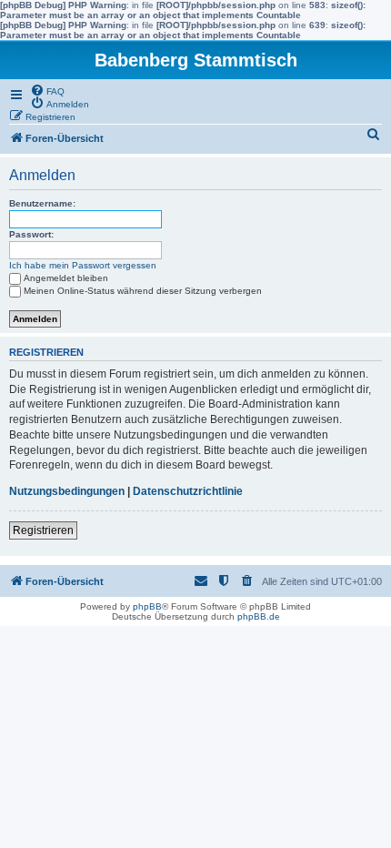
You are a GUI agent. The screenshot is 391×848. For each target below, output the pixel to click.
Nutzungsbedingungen (67, 491)
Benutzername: (42, 203)
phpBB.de (258, 616)
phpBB (147, 606)
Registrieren (43, 530)
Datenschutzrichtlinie (188, 491)
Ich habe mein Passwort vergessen (82, 265)
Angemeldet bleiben (66, 278)
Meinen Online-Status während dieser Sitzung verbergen (143, 291)
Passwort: (31, 234)
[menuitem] (47, 90)
